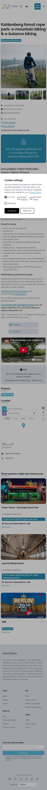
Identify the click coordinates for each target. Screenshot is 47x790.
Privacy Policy (35, 192)
